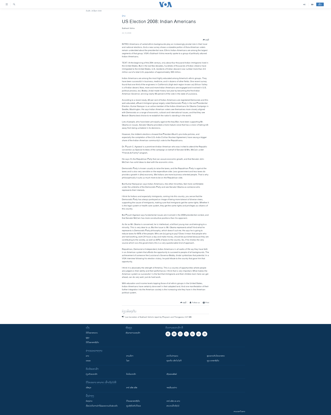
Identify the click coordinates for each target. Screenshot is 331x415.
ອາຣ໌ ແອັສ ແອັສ (131, 387)
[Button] (206, 39)
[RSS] (192, 334)
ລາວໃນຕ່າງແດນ (172, 356)
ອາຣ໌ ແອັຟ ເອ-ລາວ (173, 401)
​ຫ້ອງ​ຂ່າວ (89, 401)
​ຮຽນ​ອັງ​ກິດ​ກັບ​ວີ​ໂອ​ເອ (133, 406)
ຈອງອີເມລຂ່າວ (172, 387)
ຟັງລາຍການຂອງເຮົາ (133, 333)
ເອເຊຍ (88, 360)
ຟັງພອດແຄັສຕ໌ (172, 374)
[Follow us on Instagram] (180, 334)
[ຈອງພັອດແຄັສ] (204, 334)
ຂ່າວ (124, 16)
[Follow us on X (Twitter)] (186, 334)
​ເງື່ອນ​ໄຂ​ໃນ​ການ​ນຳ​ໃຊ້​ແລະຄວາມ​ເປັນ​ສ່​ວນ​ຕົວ (102, 406)
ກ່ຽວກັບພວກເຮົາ (91, 374)
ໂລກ (127, 360)
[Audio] (305, 4)
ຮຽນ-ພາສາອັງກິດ (213, 360)
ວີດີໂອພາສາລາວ (92, 333)
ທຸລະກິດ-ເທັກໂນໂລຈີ (174, 360)
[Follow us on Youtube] (174, 334)
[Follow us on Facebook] (168, 334)
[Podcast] (198, 334)
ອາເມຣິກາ (129, 356)
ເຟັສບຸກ (88, 387)
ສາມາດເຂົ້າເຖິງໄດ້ (173, 406)
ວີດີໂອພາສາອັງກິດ (92, 342)
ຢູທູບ (87, 337)
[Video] (312, 4)
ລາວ (87, 356)
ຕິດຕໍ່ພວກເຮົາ (131, 374)
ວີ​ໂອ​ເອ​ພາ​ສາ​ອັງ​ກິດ (133, 401)
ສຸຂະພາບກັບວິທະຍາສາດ (216, 356)
